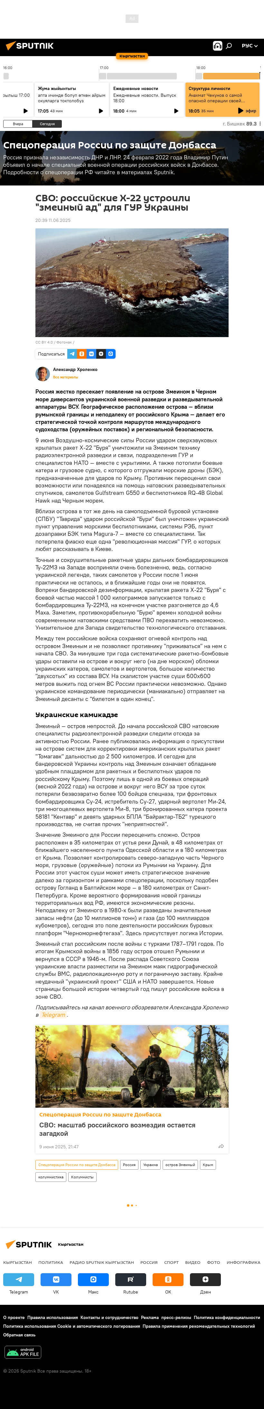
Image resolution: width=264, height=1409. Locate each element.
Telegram (53, 1014)
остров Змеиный (180, 1164)
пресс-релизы (176, 1317)
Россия (129, 1164)
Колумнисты (82, 1176)
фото (213, 1262)
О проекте (14, 1317)
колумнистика (50, 1176)
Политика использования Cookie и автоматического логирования (71, 1326)
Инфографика (243, 1262)
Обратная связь (19, 1335)
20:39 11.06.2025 (53, 220)
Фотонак (64, 342)
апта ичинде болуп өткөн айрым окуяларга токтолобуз (72, 98)
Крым (208, 1164)
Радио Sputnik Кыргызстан (102, 1262)
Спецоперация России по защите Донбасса (100, 1115)
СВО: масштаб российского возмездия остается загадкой (117, 1129)
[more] (221, 1146)
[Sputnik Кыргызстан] (31, 51)
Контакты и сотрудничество (109, 1317)
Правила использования (52, 1317)
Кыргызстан (17, 1262)
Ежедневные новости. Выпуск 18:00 (144, 98)
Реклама (150, 1317)
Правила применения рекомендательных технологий (199, 1326)
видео (193, 1262)
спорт (171, 1262)
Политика (50, 1262)
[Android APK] (23, 1353)
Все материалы (65, 377)
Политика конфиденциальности (227, 1317)
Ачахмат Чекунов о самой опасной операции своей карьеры (215, 100)
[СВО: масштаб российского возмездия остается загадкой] (132, 1066)
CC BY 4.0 (44, 342)
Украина (150, 1164)
